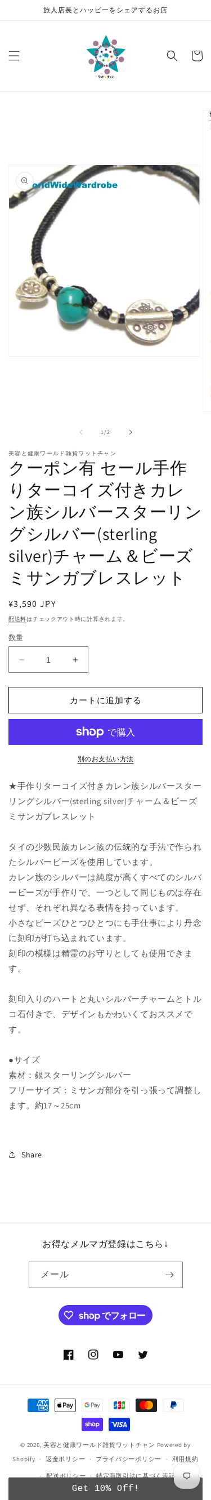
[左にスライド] (81, 432)
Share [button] (31, 1155)
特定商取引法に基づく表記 (135, 1476)
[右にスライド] (130, 432)
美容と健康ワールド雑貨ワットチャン (99, 1445)
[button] (14, 55)
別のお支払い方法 (106, 759)
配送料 (17, 619)
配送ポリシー (66, 1476)
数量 (16, 637)
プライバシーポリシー (128, 1459)
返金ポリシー (65, 1459)
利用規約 (185, 1459)
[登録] (170, 1275)
